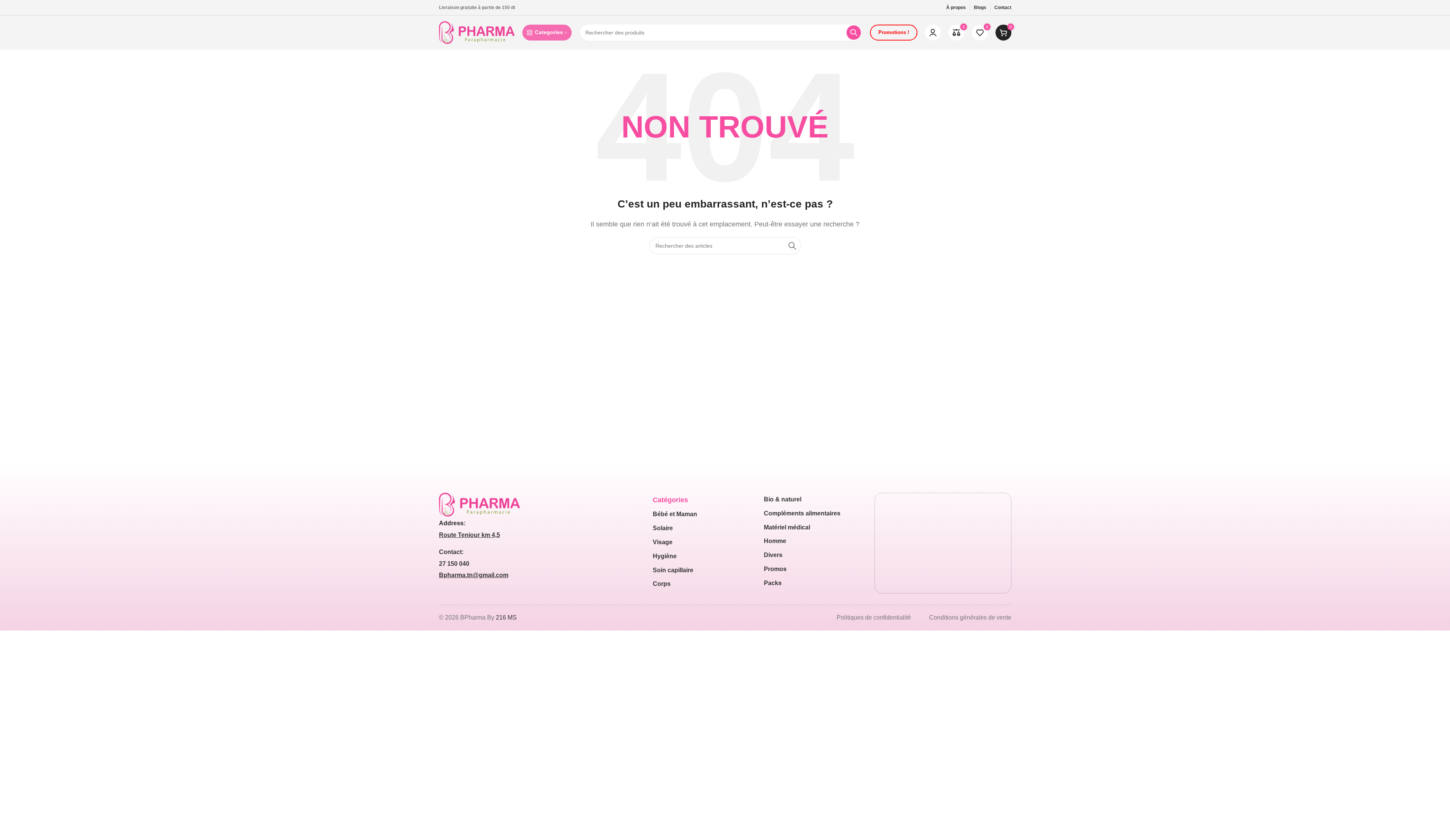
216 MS (506, 617)
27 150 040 (454, 563)
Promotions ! (893, 32)
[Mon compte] (933, 32)
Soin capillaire (673, 570)
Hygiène (665, 556)
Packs (773, 583)
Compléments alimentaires (802, 513)
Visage (662, 542)
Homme (775, 541)
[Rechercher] (853, 32)
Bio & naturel (782, 499)
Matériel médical (787, 527)
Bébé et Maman (675, 514)
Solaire (663, 528)
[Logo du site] (477, 32)
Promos (775, 569)
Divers (773, 555)
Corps (662, 584)
